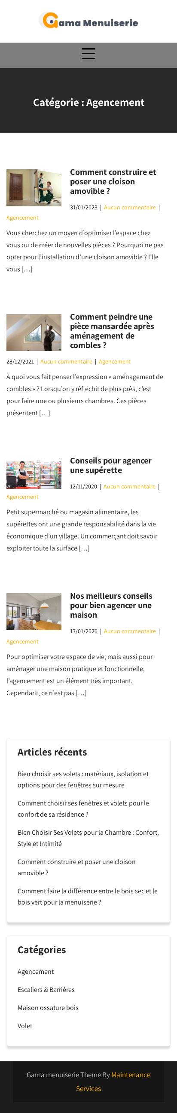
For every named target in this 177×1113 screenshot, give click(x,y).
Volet (25, 1025)
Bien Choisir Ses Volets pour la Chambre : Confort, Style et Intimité (88, 838)
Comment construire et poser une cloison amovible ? (113, 181)
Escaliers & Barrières (46, 989)
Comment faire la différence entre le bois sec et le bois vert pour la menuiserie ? (88, 896)
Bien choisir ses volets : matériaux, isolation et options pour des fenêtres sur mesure (83, 779)
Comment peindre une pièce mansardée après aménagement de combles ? (112, 331)
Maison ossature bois (48, 1007)
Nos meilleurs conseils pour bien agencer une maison (111, 605)
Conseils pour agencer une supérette (111, 465)
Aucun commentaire (130, 207)
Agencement (22, 217)
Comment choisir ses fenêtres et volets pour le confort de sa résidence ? (83, 809)
